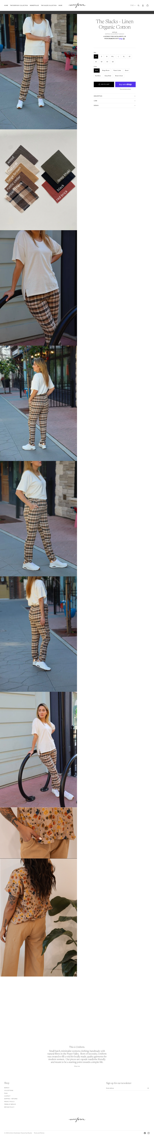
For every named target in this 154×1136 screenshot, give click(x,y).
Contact (7, 1096)
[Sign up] (148, 1088)
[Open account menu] (143, 5)
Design (96, 105)
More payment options (125, 89)
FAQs (5, 1093)
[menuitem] (60, 5)
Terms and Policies (39, 1133)
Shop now (77, 1066)
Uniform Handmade (14, 1133)
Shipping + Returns (10, 1099)
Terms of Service (10, 1104)
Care (95, 101)
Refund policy (9, 1107)
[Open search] (138, 5)
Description (98, 96)
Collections (8, 1090)
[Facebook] (145, 1133)
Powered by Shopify (26, 1133)
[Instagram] (148, 1133)
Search (6, 1088)
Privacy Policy (9, 1101)
